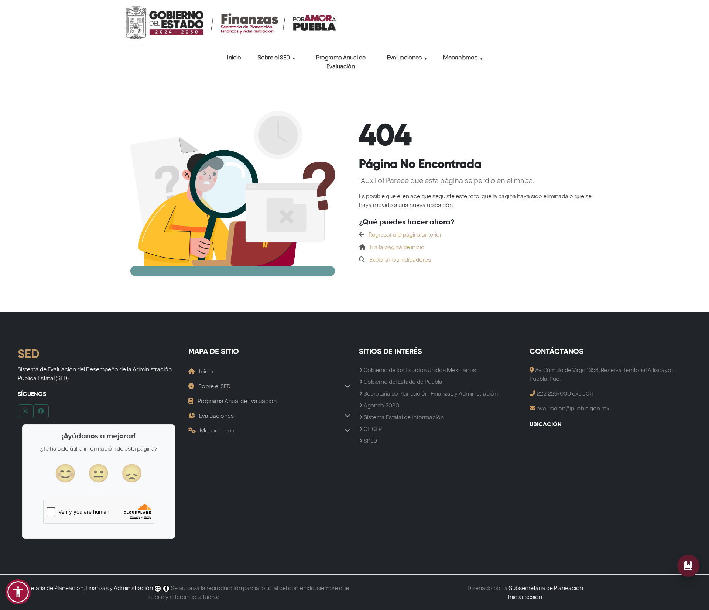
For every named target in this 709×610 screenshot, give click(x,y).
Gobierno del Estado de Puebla (402, 381)
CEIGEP (372, 428)
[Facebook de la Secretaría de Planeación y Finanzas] (41, 411)
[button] (18, 592)
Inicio (234, 57)
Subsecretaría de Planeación (546, 588)
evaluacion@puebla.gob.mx (573, 408)
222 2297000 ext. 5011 (565, 393)
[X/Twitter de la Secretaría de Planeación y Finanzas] (25, 411)
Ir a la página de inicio (397, 247)
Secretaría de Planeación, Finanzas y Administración (430, 393)
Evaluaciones (407, 57)
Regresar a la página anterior (405, 234)
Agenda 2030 (381, 405)
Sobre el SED (276, 57)
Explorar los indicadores (400, 259)
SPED (370, 440)
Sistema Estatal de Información (403, 417)
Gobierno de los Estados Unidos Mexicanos (419, 369)
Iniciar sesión (525, 596)
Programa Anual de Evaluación (341, 61)
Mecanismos (462, 57)
